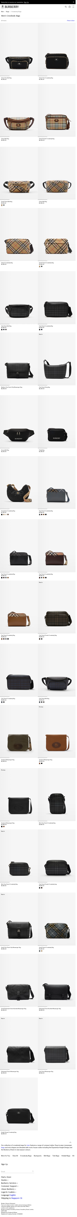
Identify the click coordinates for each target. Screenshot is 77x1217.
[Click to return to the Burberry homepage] (12, 6)
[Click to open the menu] (73, 7)
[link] (2, 11)
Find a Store (6, 1177)
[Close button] (73, 2)
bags (3, 1130)
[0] (69, 7)
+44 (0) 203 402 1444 (22, 1206)
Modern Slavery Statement (8, 1203)
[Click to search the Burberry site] (66, 7)
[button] (26, 2)
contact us (4, 1208)
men (28, 1127)
